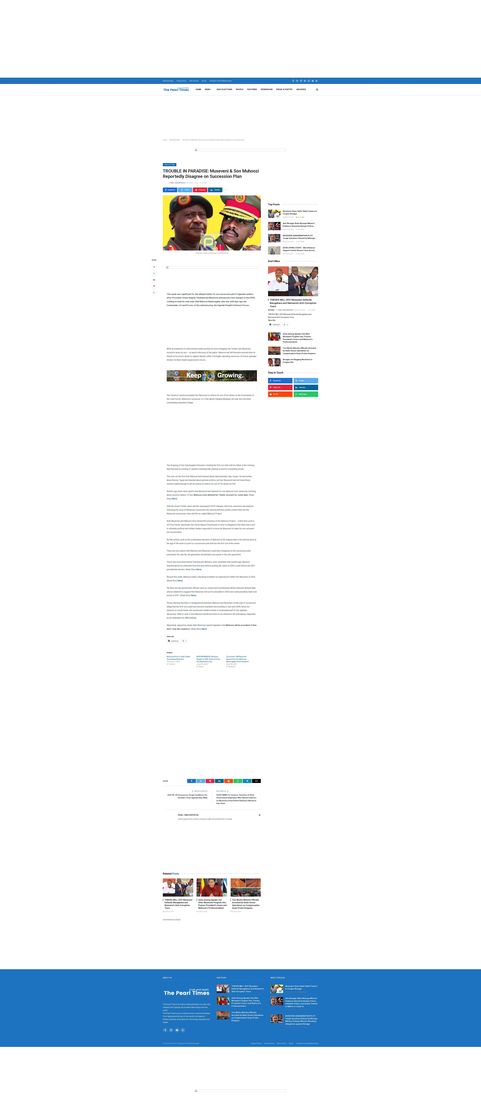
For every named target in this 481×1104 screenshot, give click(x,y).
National (271, 310)
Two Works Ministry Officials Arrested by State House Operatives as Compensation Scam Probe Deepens (246, 904)
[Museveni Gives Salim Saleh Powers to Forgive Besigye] (274, 214)
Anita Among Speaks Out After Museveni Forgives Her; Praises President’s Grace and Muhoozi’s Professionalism (212, 904)
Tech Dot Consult (193, 1043)
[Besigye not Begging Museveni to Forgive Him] (274, 362)
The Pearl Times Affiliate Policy (220, 81)
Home (198, 89)
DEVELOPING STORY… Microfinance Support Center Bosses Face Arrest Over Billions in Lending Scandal (299, 249)
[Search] (317, 89)
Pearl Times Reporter (177, 183)
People (239, 89)
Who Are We (194, 81)
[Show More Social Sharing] (225, 190)
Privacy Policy (181, 81)
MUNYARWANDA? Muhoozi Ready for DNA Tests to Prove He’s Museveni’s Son (208, 659)
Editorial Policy (168, 81)
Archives (301, 89)
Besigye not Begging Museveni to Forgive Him (297, 360)
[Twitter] (154, 273)
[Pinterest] (154, 286)
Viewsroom (266, 89)
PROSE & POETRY (284, 89)
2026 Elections (224, 89)
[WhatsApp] (154, 292)
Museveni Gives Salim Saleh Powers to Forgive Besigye (300, 212)
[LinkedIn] (154, 279)
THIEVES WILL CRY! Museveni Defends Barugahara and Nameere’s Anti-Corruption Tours (178, 904)
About (204, 81)
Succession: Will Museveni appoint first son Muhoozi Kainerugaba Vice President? (237, 659)
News (208, 89)
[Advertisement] (75, 17)
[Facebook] (154, 266)
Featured (252, 89)
